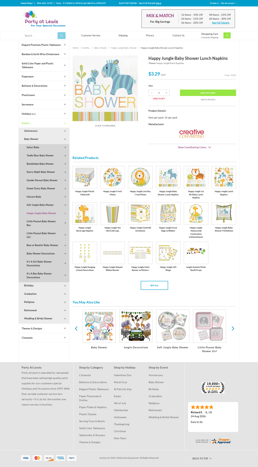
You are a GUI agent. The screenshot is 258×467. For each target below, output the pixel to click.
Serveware (27, 104)
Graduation (30, 293)
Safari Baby (33, 147)
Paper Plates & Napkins (93, 407)
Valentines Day (122, 375)
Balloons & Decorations (34, 85)
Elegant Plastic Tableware (94, 389)
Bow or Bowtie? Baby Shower (42, 245)
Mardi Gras (120, 382)
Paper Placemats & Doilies (90, 398)
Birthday (29, 285)
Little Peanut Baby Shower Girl (41, 235)
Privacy (150, 35)
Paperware (28, 76)
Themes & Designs (32, 328)
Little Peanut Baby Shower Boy (41, 223)
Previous (76, 328)
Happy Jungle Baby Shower (41, 213)
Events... (26, 123)
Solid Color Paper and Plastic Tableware (37, 65)
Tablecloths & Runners (92, 435)
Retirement (30, 310)
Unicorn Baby (34, 196)
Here (158, 3)
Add (208, 92)
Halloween (120, 417)
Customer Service (90, 35)
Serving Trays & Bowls (92, 421)
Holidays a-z (29, 113)
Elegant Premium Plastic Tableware (41, 44)
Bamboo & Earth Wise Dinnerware (40, 54)
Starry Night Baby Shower (41, 171)
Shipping (123, 35)
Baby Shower (31, 138)
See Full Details (220, 22)
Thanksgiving (121, 424)
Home (75, 47)
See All (154, 285)
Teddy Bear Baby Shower (40, 155)
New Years (120, 438)
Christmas (120, 431)
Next (232, 328)
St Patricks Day (123, 389)
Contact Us (178, 35)
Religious (29, 301)
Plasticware (28, 95)
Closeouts (27, 337)
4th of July (120, 403)
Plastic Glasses (87, 414)
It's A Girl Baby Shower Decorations (39, 263)
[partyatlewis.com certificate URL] (213, 440)
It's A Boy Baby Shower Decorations (39, 275)
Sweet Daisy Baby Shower (41, 188)
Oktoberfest (121, 410)
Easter (117, 396)
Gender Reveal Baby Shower (42, 180)
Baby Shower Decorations (41, 253)
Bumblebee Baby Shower (40, 163)
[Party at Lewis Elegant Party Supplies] (53, 19)
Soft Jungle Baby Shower (40, 204)
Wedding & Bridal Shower (38, 318)
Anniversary (31, 130)
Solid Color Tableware (92, 428)
